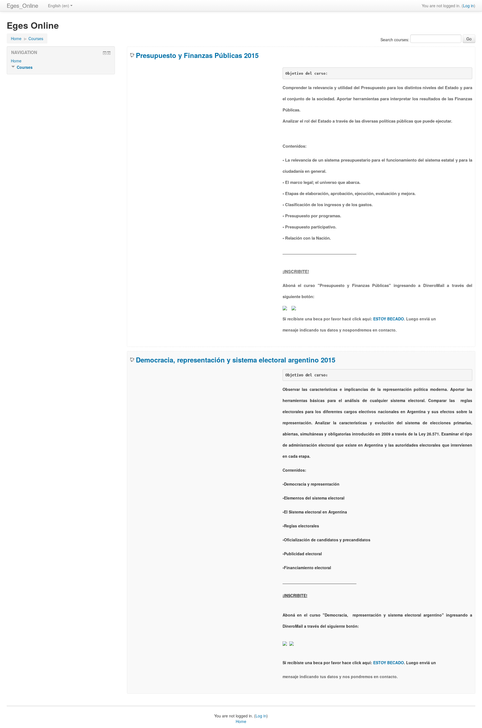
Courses (35, 38)
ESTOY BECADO (388, 319)
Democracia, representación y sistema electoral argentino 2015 (235, 359)
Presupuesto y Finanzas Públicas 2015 (197, 55)
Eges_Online (22, 5)
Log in (468, 5)
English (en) (58, 5)
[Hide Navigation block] (104, 53)
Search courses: (395, 39)
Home (16, 38)
